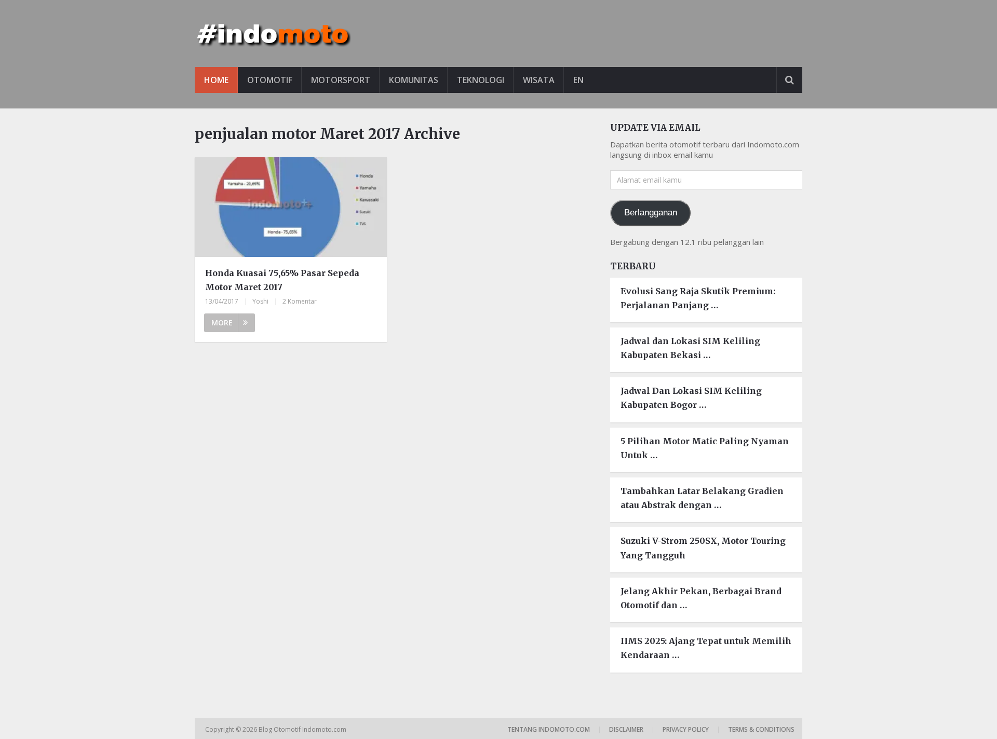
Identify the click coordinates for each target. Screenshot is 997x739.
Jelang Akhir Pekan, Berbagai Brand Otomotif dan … (701, 598)
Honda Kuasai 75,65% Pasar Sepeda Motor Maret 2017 (282, 280)
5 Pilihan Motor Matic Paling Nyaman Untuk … (705, 448)
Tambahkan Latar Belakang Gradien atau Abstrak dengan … (702, 498)
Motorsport (340, 80)
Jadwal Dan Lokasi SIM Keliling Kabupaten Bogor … (691, 398)
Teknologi (480, 80)
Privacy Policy (686, 729)
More (222, 322)
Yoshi (260, 301)
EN (578, 80)
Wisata (539, 80)
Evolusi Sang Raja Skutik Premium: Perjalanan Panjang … (698, 298)
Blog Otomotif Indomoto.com (303, 729)
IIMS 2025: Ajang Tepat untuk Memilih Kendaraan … (706, 648)
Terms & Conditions (761, 729)
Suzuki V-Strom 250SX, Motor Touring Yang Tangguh (703, 548)
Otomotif (269, 80)
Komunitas (413, 80)
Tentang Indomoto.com (548, 729)
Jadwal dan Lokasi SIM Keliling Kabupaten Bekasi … (690, 348)
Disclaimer (626, 729)
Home (216, 80)
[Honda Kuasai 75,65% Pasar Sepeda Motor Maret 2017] (291, 208)
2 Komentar (299, 301)
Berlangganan (650, 212)
